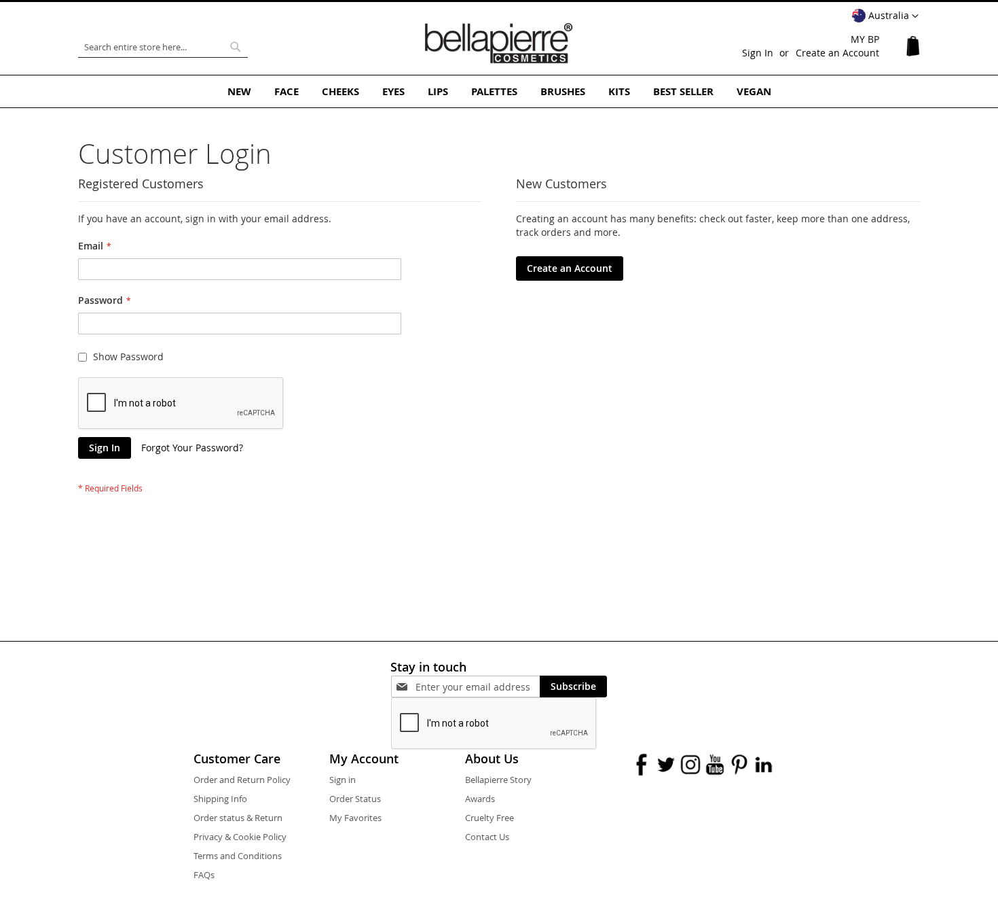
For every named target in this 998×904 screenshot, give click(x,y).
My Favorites (355, 818)
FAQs (204, 875)
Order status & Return (237, 818)
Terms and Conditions (237, 856)
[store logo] (499, 43)
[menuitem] (239, 91)
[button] (885, 16)
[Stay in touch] (477, 686)
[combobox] (163, 47)
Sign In (757, 52)
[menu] (499, 91)
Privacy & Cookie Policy (240, 837)
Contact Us (487, 837)
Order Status (355, 799)
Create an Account (837, 52)
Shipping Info (220, 799)
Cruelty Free (489, 818)
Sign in (342, 779)
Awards (480, 799)
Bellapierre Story (498, 779)
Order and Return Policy (242, 779)
